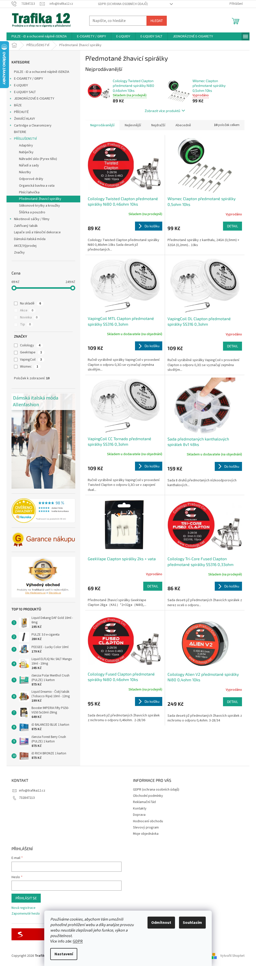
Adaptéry (26, 145)
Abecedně (183, 125)
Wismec (29, 366)
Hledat (156, 20)
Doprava (139, 814)
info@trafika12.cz (32, 790)
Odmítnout (161, 922)
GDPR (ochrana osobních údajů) (123, 4)
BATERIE (20, 132)
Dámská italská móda (30, 239)
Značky (19, 252)
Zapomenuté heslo (26, 913)
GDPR (78, 941)
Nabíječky (26, 152)
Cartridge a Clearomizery (33, 125)
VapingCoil (31, 359)
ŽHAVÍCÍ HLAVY (24, 118)
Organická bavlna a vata (36, 185)
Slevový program (146, 827)
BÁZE (18, 105)
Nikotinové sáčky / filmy (32, 219)
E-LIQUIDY (21, 85)
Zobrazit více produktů (162, 111)
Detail (232, 226)
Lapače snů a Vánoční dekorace (37, 232)
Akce (26, 310)
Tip (25, 324)
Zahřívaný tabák (26, 225)
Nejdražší (158, 125)
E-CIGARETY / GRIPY (28, 78)
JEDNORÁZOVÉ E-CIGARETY (34, 98)
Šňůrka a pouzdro (32, 212)
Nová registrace (24, 908)
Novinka (29, 317)
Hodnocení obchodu (148, 821)
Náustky (25, 172)
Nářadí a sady (29, 165)
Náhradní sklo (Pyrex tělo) (38, 158)
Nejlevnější (133, 125)
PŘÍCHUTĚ (21, 112)
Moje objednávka (145, 833)
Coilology (30, 345)
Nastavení (63, 954)
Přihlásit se (26, 898)
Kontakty (139, 808)
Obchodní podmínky (148, 795)
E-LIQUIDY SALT (25, 92)
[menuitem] (39, 36)
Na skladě (30, 303)
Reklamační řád (144, 802)
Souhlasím (192, 922)
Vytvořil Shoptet (232, 955)
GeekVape (31, 352)
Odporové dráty (31, 178)
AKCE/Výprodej (25, 245)
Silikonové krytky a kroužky (39, 205)
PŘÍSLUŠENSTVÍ (25, 138)
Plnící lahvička (29, 192)
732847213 (27, 797)
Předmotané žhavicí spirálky (40, 198)
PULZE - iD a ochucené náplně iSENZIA (41, 71)
